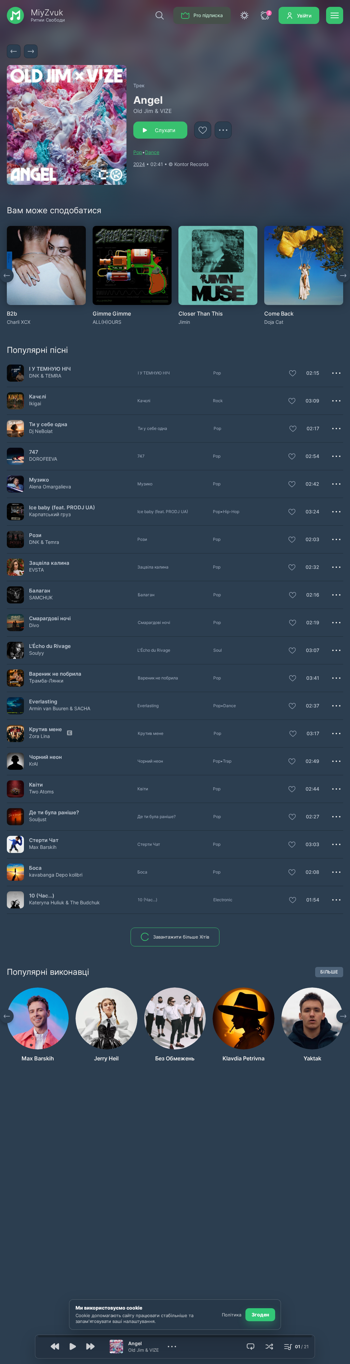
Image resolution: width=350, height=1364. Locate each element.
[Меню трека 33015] (336, 844)
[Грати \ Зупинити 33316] (15, 872)
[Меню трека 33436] (336, 373)
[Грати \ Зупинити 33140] (15, 400)
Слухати (165, 130)
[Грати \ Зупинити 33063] (15, 456)
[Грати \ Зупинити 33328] (15, 816)
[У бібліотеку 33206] (292, 706)
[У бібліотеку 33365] (291, 485)
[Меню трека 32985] (336, 761)
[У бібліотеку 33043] (291, 790)
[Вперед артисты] (343, 1016)
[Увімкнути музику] (73, 1346)
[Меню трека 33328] (336, 816)
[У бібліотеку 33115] (292, 679)
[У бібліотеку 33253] (293, 734)
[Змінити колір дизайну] (244, 15)
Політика (231, 1314)
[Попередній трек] (14, 51)
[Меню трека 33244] (336, 567)
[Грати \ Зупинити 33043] (15, 788)
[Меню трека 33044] (336, 622)
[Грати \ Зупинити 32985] (15, 761)
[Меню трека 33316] (336, 872)
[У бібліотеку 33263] (292, 595)
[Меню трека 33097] (336, 899)
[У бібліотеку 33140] (291, 401)
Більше (329, 971)
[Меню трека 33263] (336, 594)
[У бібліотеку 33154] (291, 512)
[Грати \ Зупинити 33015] (15, 844)
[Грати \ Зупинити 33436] (15, 372)
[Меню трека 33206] (336, 705)
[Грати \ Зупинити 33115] (15, 677)
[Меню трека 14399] (223, 130)
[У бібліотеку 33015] (291, 845)
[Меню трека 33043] (336, 789)
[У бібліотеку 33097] (292, 900)
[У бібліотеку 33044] (292, 623)
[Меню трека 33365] (336, 484)
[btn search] (159, 15)
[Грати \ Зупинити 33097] (15, 899)
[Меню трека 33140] (336, 400)
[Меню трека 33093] (336, 428)
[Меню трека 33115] (336, 678)
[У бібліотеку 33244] (291, 568)
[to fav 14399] (202, 130)
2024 (139, 164)
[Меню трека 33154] (336, 511)
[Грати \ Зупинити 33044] (15, 622)
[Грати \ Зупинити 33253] (15, 733)
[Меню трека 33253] (336, 733)
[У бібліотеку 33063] (291, 457)
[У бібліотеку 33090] (292, 651)
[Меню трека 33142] (336, 539)
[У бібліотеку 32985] (291, 762)
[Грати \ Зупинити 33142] (15, 539)
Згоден (260, 1314)
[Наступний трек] (31, 51)
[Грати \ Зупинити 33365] (15, 483)
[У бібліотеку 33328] (292, 817)
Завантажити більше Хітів (181, 937)
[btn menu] (334, 15)
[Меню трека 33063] (336, 456)
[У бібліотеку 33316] (291, 873)
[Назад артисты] (7, 1016)
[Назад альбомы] (7, 275)
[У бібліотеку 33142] (291, 540)
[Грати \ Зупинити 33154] (15, 511)
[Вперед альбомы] (343, 275)
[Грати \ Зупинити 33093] (15, 428)
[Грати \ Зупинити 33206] (15, 705)
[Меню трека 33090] (336, 650)
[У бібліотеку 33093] (293, 429)
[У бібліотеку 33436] (292, 374)
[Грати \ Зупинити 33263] (15, 594)
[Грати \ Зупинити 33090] (15, 650)
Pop (137, 152)
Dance (152, 152)
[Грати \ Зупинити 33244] (15, 567)
